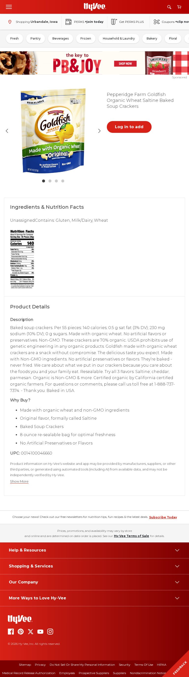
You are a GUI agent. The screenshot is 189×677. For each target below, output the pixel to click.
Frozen (85, 38)
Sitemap (25, 664)
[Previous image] (7, 131)
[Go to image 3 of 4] (56, 181)
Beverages (60, 38)
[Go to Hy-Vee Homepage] (95, 7)
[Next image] (99, 131)
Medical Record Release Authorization (28, 673)
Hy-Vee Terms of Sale (131, 536)
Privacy (40, 664)
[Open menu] (9, 7)
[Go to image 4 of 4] (63, 181)
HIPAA (161, 664)
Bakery (152, 38)
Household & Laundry (119, 38)
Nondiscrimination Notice (148, 673)
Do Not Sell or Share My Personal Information (82, 664)
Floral (173, 38)
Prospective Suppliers (94, 673)
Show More (19, 481)
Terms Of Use (143, 664)
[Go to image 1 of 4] (43, 181)
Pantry (36, 38)
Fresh (14, 38)
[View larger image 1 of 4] (53, 131)
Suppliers (119, 673)
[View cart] (179, 7)
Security (124, 664)
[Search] (169, 7)
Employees (67, 673)
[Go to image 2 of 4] (50, 181)
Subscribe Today (163, 517)
